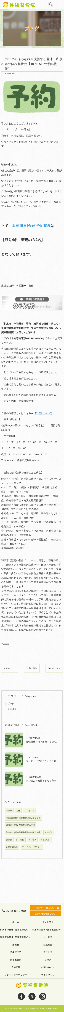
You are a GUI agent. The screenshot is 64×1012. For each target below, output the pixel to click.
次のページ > (54, 668)
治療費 (9, 840)
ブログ (10, 703)
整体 (18, 811)
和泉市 (9, 811)
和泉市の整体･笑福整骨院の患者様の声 (23, 832)
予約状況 (5, 644)
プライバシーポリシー (32, 847)
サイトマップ (48, 974)
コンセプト (29, 811)
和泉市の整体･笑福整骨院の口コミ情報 (23, 818)
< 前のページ (9, 668)
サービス (49, 832)
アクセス (32, 840)
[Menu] (58, 4)
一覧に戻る (32, 668)
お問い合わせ (12, 847)
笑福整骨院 (45, 840)
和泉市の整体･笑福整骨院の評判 (20, 825)
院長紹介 (20, 840)
